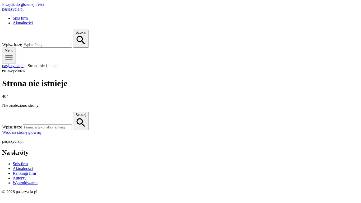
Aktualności (23, 23)
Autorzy (19, 178)
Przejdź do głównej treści (23, 4)
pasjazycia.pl (13, 9)
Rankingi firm (24, 173)
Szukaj (81, 115)
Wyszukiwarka (25, 183)
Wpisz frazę (12, 44)
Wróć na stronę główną (21, 132)
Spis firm (20, 18)
